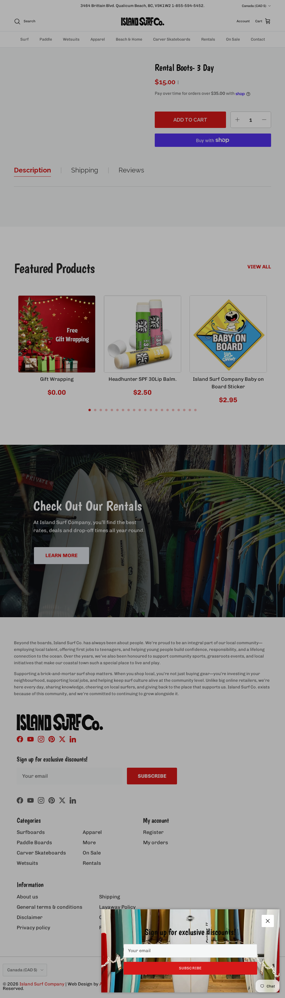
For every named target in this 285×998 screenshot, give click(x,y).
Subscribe (190, 968)
